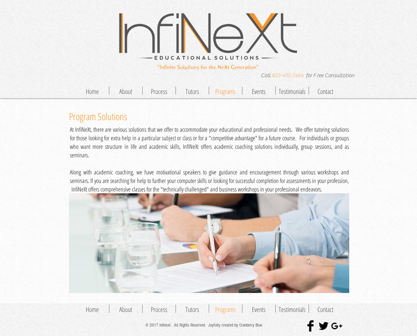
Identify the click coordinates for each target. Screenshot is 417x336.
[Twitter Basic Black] (323, 326)
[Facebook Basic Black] (310, 326)
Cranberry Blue (251, 325)
